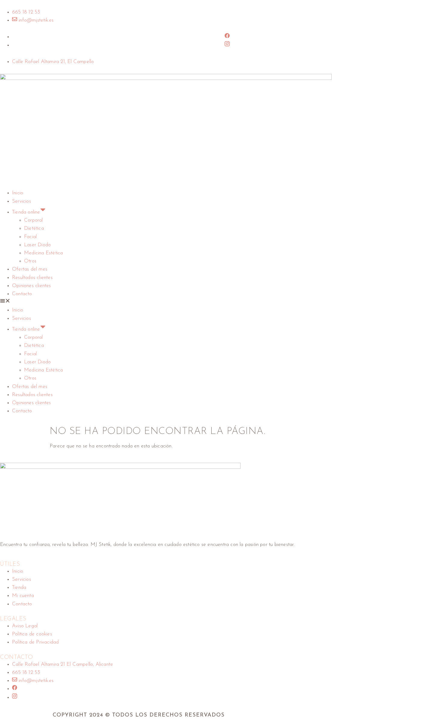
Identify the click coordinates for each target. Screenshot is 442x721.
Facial (30, 236)
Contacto (22, 293)
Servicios (21, 201)
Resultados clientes (32, 277)
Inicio (17, 192)
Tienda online (26, 212)
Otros (30, 261)
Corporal (33, 220)
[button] (221, 302)
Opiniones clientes (31, 285)
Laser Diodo (37, 244)
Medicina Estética (43, 253)
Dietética (34, 228)
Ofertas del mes (29, 269)
